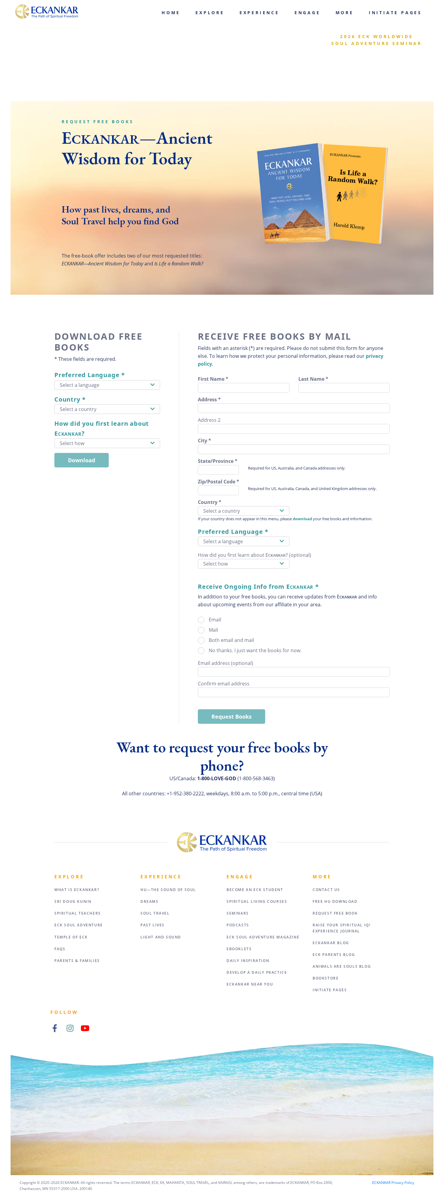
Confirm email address (223, 683)
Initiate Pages (395, 12)
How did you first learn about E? (101, 428)
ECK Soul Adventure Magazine (263, 937)
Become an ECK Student (255, 889)
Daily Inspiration (248, 960)
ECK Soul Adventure (78, 925)
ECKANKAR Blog (331, 942)
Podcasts (238, 925)
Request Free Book (335, 913)
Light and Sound (160, 937)
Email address (225, 663)
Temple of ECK (71, 937)
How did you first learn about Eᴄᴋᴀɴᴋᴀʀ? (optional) (254, 555)
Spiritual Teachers (77, 913)
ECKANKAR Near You (250, 984)
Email (215, 620)
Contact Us (326, 889)
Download (81, 460)
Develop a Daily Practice (257, 972)
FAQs (59, 948)
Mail (213, 630)
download (302, 518)
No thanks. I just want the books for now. (255, 650)
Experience (259, 12)
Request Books (231, 716)
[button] (107, 385)
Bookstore (326, 978)
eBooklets (239, 948)
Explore (209, 12)
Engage (307, 12)
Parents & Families (77, 960)
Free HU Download (335, 901)
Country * (70, 399)
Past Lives (152, 925)
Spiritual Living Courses (257, 901)
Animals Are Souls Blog (342, 966)
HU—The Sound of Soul (168, 889)
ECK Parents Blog (334, 954)
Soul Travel (155, 913)
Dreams (149, 901)
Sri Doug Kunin (72, 901)
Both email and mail (231, 640)
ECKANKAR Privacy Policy (393, 1182)
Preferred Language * (89, 375)
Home (171, 12)
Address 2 (209, 420)
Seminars (238, 913)
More (345, 12)
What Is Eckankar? (76, 889)
